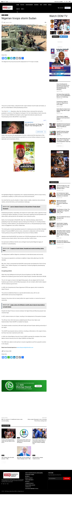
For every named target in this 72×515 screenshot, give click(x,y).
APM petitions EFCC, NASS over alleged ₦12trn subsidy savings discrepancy (24, 441)
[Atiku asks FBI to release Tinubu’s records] (39, 451)
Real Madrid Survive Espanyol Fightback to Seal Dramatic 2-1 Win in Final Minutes (63, 125)
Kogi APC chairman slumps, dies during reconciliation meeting (63, 133)
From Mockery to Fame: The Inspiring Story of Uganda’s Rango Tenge (63, 211)
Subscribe (66, 478)
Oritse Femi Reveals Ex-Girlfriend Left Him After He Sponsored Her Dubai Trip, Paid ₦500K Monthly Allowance (63, 86)
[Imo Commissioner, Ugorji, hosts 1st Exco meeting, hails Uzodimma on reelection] (52, 195)
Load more (59, 145)
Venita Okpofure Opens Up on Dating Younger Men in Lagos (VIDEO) (63, 110)
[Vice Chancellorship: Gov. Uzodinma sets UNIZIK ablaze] (52, 242)
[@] (2, 22)
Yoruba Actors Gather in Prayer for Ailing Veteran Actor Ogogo (62, 103)
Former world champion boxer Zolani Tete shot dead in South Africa (8, 441)
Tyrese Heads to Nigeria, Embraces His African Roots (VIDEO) (63, 118)
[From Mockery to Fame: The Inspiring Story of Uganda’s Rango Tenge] (52, 211)
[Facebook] (65, 1)
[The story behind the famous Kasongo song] (52, 218)
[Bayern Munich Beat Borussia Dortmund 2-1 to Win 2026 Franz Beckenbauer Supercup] (52, 140)
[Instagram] (66, 1)
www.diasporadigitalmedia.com (25, 347)
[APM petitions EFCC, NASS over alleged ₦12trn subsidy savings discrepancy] (24, 433)
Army (9, 111)
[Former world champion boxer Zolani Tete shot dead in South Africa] (9, 433)
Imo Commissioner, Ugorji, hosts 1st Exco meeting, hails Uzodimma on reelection (63, 194)
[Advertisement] (24, 74)
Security (6, 15)
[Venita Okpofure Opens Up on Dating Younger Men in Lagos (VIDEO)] (52, 110)
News (3, 15)
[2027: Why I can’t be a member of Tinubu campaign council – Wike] (24, 451)
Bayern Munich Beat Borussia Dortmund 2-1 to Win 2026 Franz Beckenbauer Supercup (63, 140)
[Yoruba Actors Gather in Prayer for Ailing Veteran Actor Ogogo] (52, 103)
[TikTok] (5, 483)
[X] (68, 1)
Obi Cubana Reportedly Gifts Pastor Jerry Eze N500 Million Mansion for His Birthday (63, 96)
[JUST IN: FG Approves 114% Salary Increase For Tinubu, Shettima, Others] (52, 187)
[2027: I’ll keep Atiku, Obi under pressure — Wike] (9, 451)
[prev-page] (2, 462)
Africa (3, 437)
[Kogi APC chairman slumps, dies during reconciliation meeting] (52, 133)
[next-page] (5, 462)
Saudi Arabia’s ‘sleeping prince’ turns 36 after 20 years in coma (62, 225)
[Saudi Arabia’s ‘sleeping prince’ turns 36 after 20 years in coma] (52, 225)
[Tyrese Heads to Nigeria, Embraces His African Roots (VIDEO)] (52, 118)
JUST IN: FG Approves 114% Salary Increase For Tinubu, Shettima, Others (63, 187)
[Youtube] (70, 1)
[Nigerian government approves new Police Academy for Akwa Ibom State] (52, 202)
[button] (17, 12)
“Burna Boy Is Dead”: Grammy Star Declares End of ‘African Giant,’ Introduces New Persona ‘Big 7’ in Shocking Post (63, 233)
